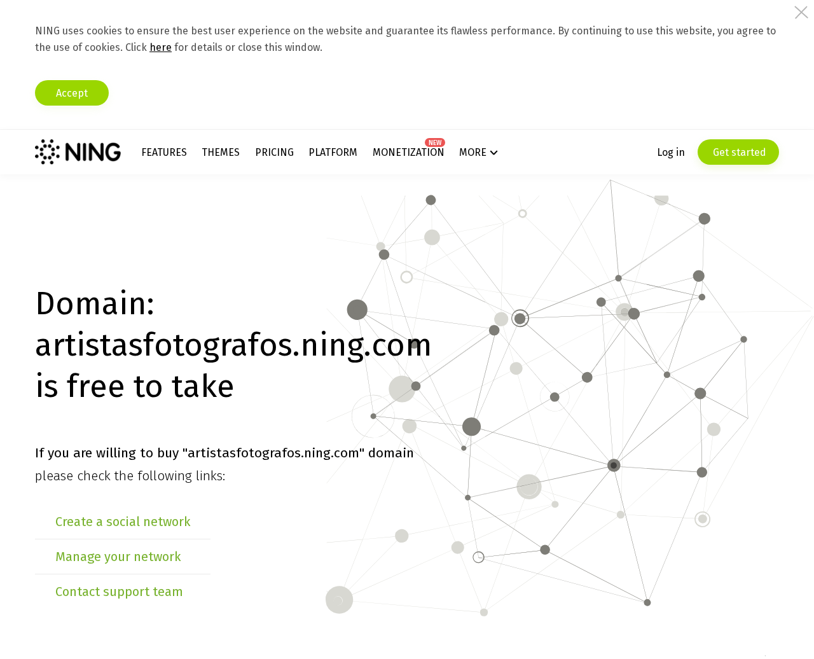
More (472, 152)
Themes (221, 152)
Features (164, 152)
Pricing (274, 152)
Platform (332, 152)
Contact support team (119, 591)
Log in (671, 152)
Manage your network (118, 556)
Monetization (409, 152)
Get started (738, 152)
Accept (72, 93)
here (160, 47)
